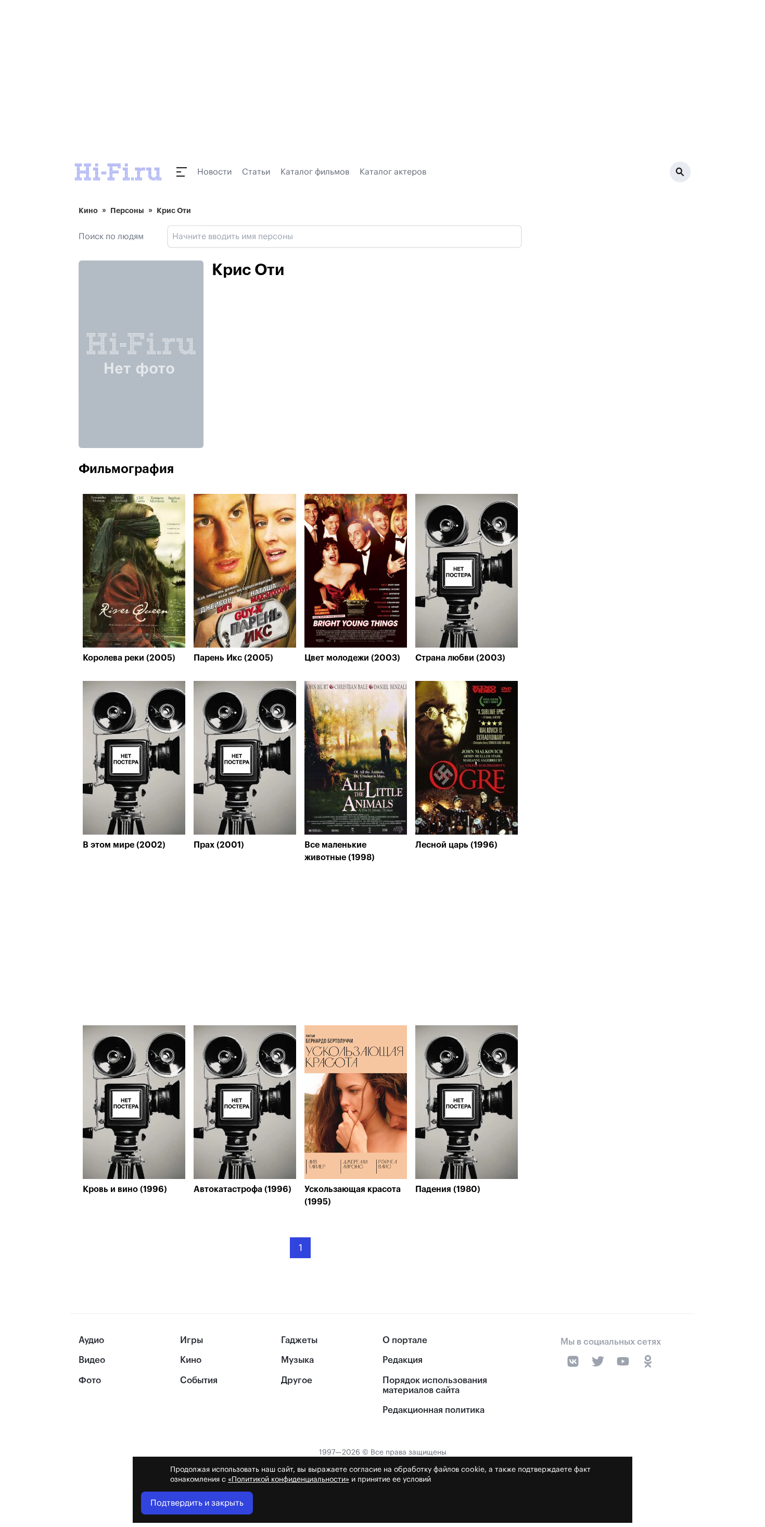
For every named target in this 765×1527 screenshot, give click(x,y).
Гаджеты (299, 1340)
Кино (88, 210)
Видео (92, 1360)
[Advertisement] (300, 947)
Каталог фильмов (314, 172)
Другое (296, 1380)
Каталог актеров (393, 172)
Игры (191, 1340)
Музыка (297, 1360)
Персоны (127, 210)
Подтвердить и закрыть (197, 1503)
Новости (214, 172)
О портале (404, 1340)
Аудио (91, 1340)
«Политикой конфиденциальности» (288, 1479)
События (199, 1380)
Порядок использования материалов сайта (434, 1385)
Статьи (256, 172)
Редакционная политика (433, 1410)
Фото (90, 1380)
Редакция (402, 1360)
